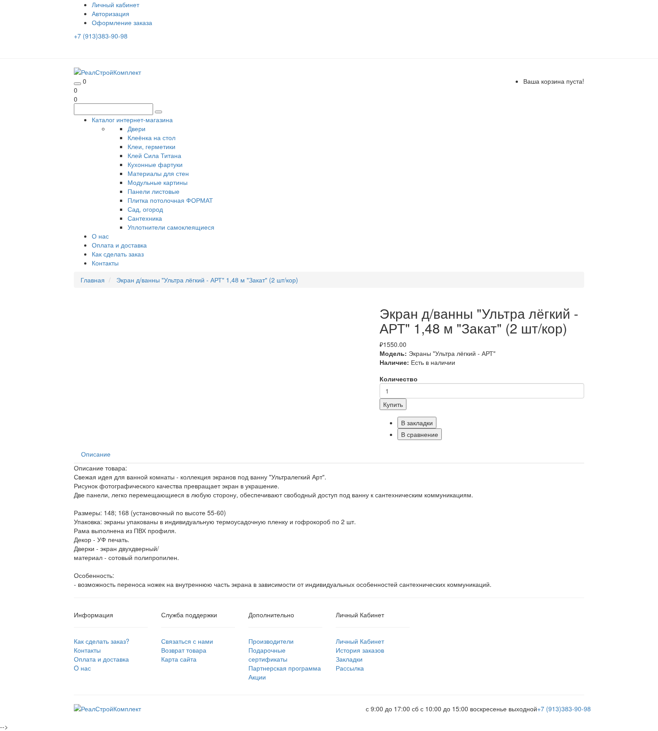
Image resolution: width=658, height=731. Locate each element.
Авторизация (110, 13)
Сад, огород (145, 209)
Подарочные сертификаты (267, 654)
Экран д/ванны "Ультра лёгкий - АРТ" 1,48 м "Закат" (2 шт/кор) (207, 279)
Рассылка (350, 667)
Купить (393, 404)
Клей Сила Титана (154, 155)
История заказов (360, 650)
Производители (271, 641)
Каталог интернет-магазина (132, 119)
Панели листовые (153, 191)
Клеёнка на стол (151, 137)
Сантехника (145, 218)
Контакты (105, 262)
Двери (136, 128)
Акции (257, 676)
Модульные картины (158, 182)
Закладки (349, 658)
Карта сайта (179, 658)
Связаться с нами (187, 641)
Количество (399, 378)
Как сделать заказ (118, 253)
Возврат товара (183, 650)
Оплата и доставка (119, 244)
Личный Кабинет (360, 641)
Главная (93, 279)
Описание (96, 453)
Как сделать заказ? (101, 641)
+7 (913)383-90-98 (101, 35)
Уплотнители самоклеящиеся (171, 226)
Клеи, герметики (151, 146)
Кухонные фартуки (155, 164)
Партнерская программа (284, 667)
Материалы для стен (158, 173)
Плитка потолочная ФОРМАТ (170, 200)
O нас (82, 667)
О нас (100, 235)
